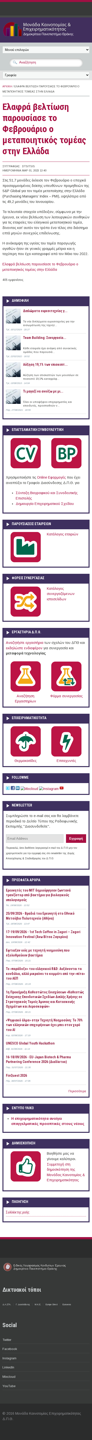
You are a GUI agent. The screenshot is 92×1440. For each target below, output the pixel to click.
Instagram (9, 1358)
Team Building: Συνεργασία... (44, 338)
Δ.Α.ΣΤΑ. (6, 1304)
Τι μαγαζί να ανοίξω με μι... (43, 391)
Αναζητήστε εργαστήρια (24, 643)
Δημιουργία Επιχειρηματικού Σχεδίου (45, 504)
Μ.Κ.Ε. (38, 1304)
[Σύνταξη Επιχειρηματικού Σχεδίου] (66, 467)
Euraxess (66, 1304)
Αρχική (7, 86)
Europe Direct (51, 1304)
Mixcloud (8, 1377)
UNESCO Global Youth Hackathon (30, 1043)
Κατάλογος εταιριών (62, 534)
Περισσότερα (77, 1091)
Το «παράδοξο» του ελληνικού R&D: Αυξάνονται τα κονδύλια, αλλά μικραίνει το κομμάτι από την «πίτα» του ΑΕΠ (45, 973)
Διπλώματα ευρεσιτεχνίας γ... (45, 311)
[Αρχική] (46, 37)
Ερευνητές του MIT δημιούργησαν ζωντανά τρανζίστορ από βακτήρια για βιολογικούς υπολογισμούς (38, 895)
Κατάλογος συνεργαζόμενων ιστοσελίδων (61, 594)
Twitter (6, 1340)
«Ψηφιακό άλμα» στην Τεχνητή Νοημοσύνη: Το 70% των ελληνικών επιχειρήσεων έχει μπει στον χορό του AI (44, 1025)
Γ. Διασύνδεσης (23, 1304)
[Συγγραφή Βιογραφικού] (25, 467)
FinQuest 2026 (16, 1075)
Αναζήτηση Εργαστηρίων (25, 698)
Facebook (9, 1349)
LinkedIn (8, 1367)
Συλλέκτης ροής (17, 1212)
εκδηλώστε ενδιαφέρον (24, 648)
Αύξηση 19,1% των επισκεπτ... (45, 364)
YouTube (8, 1386)
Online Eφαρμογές (51, 477)
